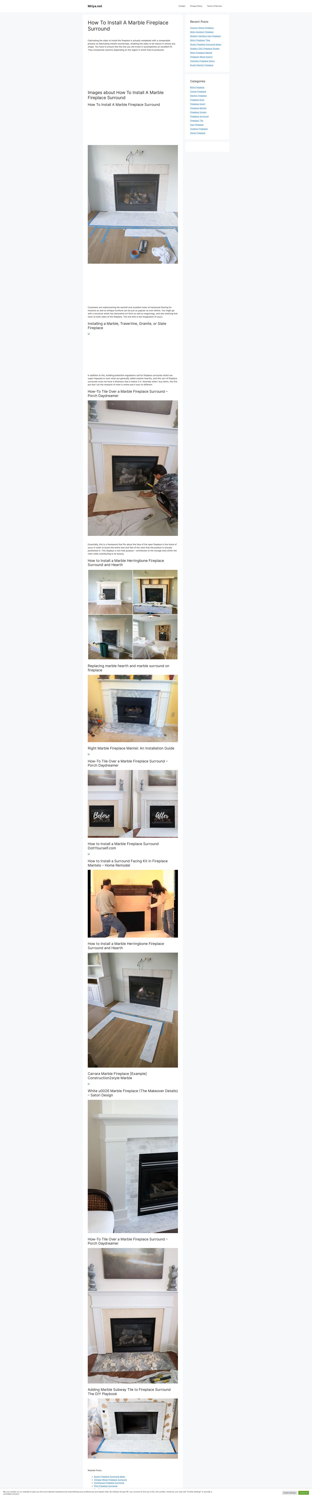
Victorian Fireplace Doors (202, 61)
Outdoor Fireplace (199, 129)
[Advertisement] (133, 72)
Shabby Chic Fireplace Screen (204, 48)
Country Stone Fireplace (202, 28)
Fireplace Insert (197, 104)
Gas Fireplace (197, 125)
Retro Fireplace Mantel (201, 53)
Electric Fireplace (198, 95)
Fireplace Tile (196, 120)
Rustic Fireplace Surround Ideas (109, 1476)
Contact (182, 6)
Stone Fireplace (197, 133)
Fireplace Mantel (198, 108)
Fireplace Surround (199, 116)
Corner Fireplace (198, 91)
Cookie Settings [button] (290, 1493)
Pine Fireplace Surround (105, 1486)
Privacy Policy (196, 6)
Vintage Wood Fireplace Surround (110, 1480)
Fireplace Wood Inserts (201, 57)
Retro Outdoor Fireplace (202, 32)
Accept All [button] (303, 1493)
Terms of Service (214, 6)
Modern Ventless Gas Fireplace (205, 36)
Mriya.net (95, 6)
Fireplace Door (197, 100)
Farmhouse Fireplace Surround (109, 1483)
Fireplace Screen (198, 112)
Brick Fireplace (197, 87)
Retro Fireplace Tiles (200, 40)
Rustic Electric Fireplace (201, 65)
